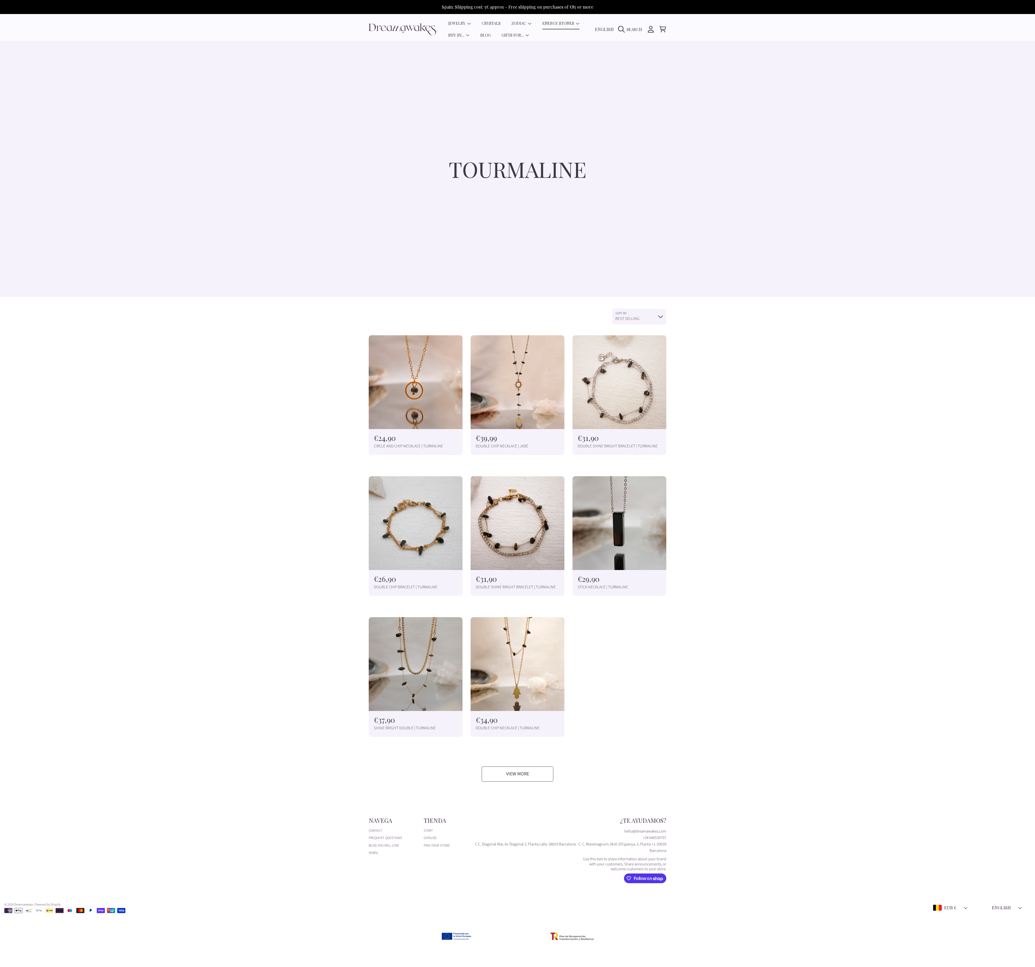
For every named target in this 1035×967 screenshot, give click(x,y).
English (604, 29)
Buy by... (456, 35)
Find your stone (437, 845)
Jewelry (457, 23)
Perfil (373, 853)
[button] (631, 29)
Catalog (430, 837)
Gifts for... (513, 35)
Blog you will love (384, 845)
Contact (375, 830)
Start (428, 830)
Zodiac (519, 23)
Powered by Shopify (47, 904)
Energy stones (558, 23)
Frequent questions (385, 837)
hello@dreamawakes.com (645, 831)
